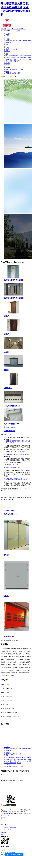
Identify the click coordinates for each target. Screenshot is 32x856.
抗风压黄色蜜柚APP (11, 424)
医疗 (5, 69)
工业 (18, 69)
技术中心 (18, 49)
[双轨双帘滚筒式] (9, 427)
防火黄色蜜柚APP (10, 514)
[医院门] (13, 313)
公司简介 (7, 40)
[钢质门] (13, 367)
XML (11, 29)
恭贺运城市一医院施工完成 (12, 467)
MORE (12, 434)
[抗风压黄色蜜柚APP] (13, 420)
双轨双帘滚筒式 (9, 431)
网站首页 (7, 34)
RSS (8, 29)
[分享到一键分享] (3, 852)
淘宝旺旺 (13, 827)
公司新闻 (7, 49)
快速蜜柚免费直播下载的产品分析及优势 (16, 454)
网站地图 (3, 29)
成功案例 (7, 764)
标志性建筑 (13, 69)
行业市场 (18, 40)
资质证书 (12, 40)
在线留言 (7, 71)
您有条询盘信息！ (20, 29)
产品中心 (7, 51)
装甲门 (19, 61)
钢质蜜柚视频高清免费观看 (14, 280)
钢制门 (6, 596)
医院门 (16, 59)
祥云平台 (23, 813)
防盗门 (20, 59)
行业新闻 (12, 49)
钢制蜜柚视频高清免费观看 (17, 55)
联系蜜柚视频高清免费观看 (12, 73)
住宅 (8, 69)
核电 (21, 69)
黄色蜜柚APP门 (9, 637)
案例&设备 (7, 64)
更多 (13, 675)
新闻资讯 (7, 752)
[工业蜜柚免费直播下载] (13, 402)
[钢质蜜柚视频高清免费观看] (13, 277)
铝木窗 (25, 59)
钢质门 (6, 370)
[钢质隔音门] (13, 384)
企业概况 (7, 35)
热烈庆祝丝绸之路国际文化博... (13, 479)
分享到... (3, 834)
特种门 (6, 55)
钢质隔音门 (8, 388)
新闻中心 (7, 44)
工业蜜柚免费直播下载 (22, 57)
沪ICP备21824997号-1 (7, 813)
